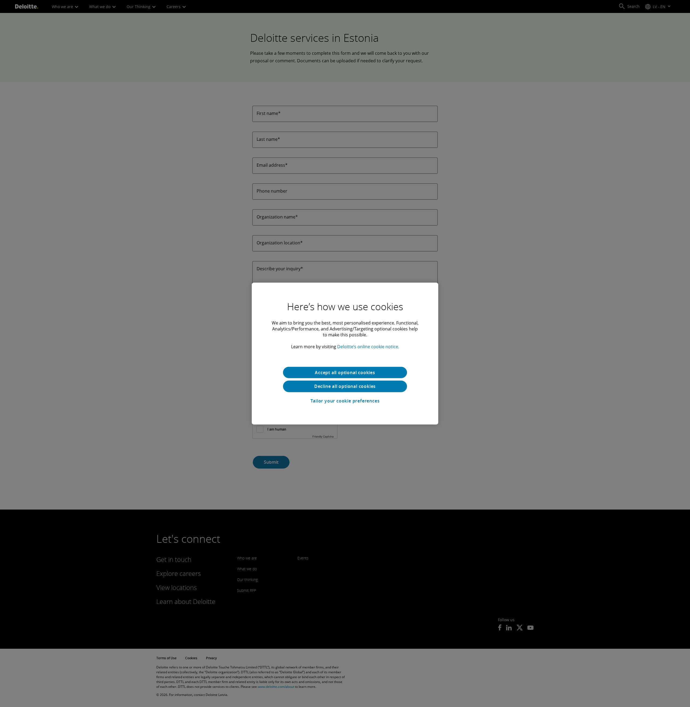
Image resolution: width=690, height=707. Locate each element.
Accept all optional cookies (345, 372)
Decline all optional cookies (345, 386)
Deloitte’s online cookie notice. (368, 346)
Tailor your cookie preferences (345, 401)
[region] (345, 353)
